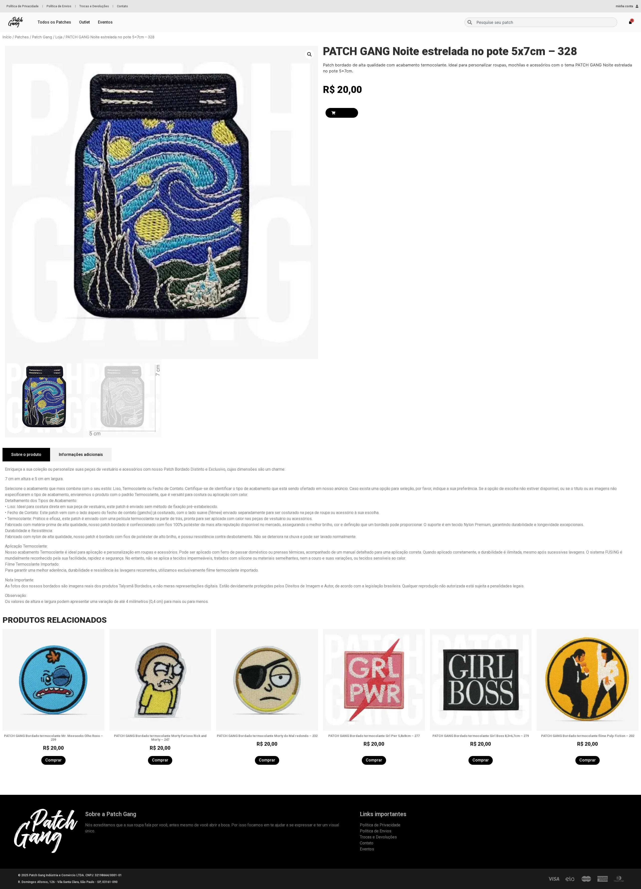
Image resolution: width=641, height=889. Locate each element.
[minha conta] (636, 6)
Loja (58, 37)
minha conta (624, 6)
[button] (309, 54)
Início (7, 37)
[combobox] (540, 22)
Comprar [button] (53, 760)
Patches (22, 37)
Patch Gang (42, 37)
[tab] (26, 454)
